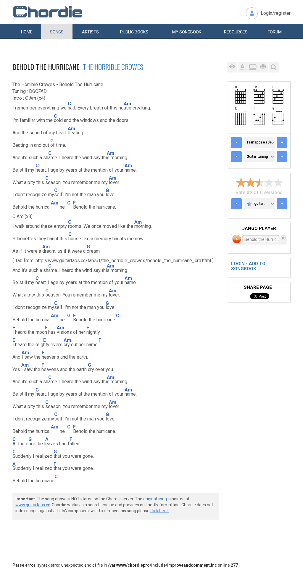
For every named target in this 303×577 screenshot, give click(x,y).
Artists (90, 32)
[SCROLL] (253, 67)
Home (27, 32)
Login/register (276, 13)
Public (134, 32)
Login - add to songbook (248, 266)
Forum (275, 32)
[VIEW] (232, 67)
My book (186, 32)
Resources (236, 32)
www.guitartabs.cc (32, 504)
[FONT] (242, 67)
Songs (57, 32)
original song (155, 499)
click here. (159, 510)
